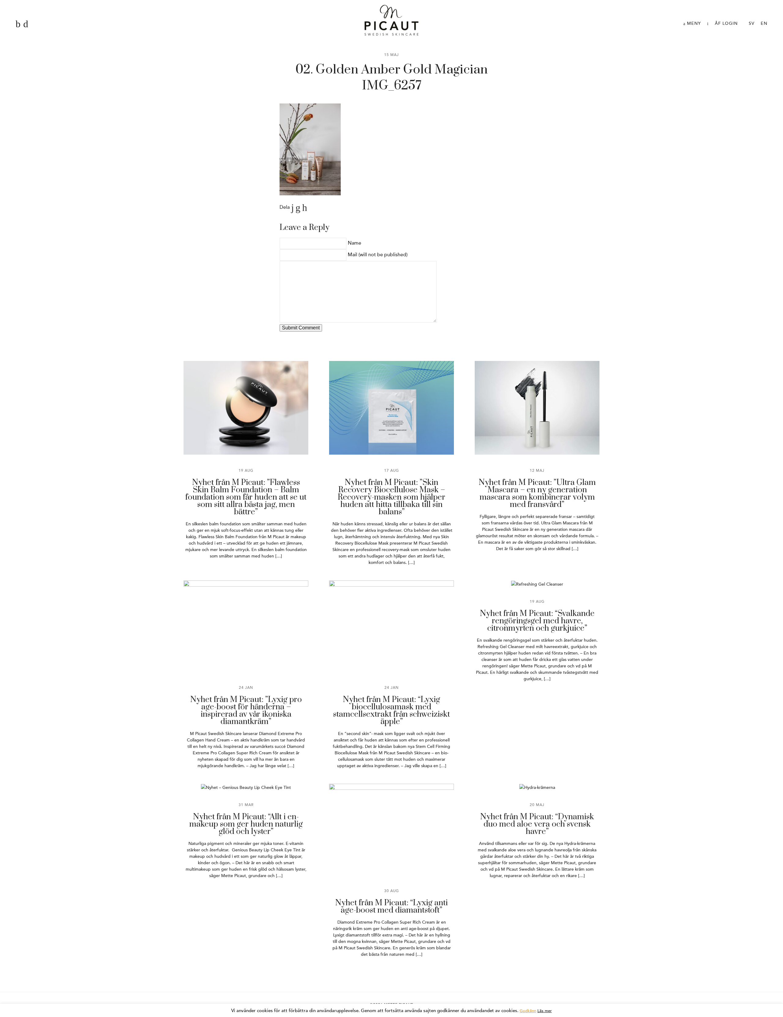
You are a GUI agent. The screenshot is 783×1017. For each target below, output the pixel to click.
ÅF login (726, 23)
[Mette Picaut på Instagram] (25, 24)
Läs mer (544, 1010)
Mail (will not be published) (377, 255)
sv (752, 23)
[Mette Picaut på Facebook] (18, 24)
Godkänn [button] (528, 1010)
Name (354, 243)
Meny (693, 23)
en (764, 23)
